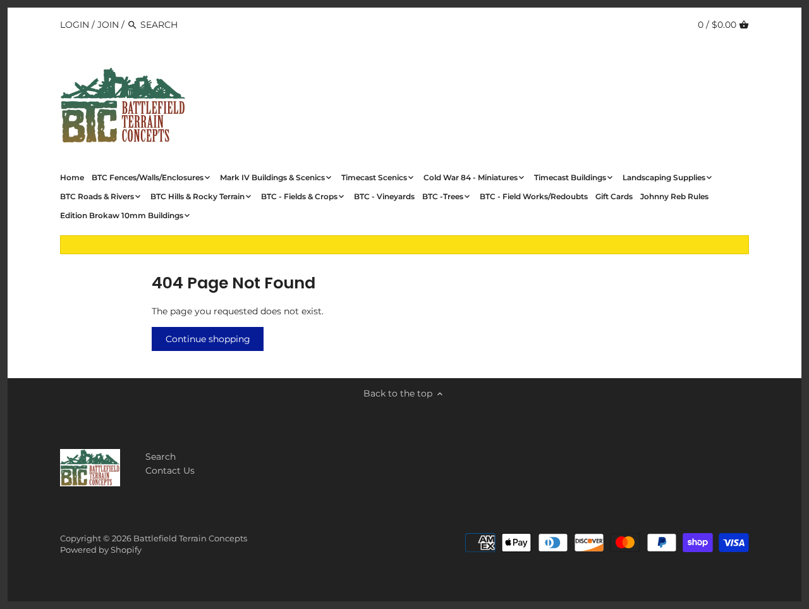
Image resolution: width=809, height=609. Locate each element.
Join (108, 24)
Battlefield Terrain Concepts (190, 538)
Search (160, 456)
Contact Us (170, 470)
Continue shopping (208, 339)
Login (74, 24)
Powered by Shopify (101, 550)
